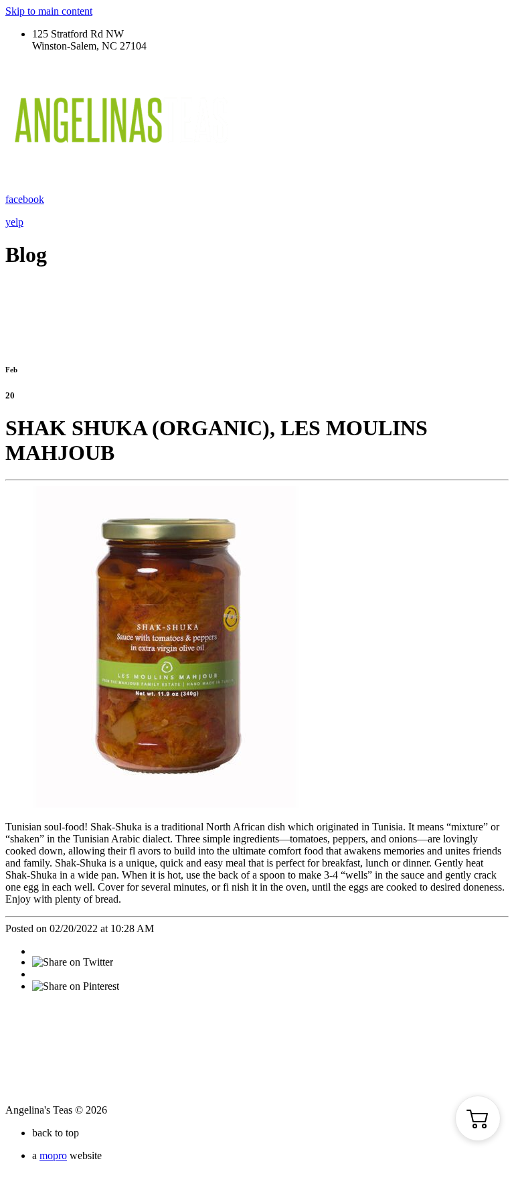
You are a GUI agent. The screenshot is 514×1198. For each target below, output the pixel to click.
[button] (478, 1118)
